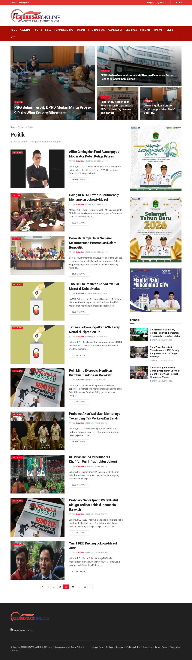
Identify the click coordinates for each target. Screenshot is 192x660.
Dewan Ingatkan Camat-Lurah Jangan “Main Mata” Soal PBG (159, 109)
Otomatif (145, 30)
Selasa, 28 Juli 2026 (153, 119)
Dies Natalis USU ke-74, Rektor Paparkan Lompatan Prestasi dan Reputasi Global (165, 332)
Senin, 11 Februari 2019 (97, 294)
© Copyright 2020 (17, 647)
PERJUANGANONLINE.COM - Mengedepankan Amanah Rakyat (50, 647)
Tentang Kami (176, 647)
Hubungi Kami (24, 3)
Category (21, 127)
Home (13, 30)
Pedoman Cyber (133, 647)
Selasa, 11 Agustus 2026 (40, 119)
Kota (48, 30)
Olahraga (131, 30)
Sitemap (119, 647)
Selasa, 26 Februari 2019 (97, 161)
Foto (13, 37)
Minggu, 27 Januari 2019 (97, 423)
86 (85, 587)
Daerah (80, 30)
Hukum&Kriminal (63, 30)
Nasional (25, 30)
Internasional (96, 30)
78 (60, 587)
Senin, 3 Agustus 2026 (111, 119)
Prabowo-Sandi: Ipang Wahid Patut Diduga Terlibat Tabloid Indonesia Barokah (93, 504)
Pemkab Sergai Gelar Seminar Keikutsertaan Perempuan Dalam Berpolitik (92, 242)
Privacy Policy (161, 647)
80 (73, 587)
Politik (38, 30)
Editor (24, 119)
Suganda (80, 161)
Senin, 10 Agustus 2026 (112, 85)
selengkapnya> (79, 180)
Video (170, 30)
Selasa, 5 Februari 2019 (97, 337)
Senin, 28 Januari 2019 (96, 380)
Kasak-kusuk (115, 30)
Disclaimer (147, 647)
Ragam (158, 30)
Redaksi (13, 3)
